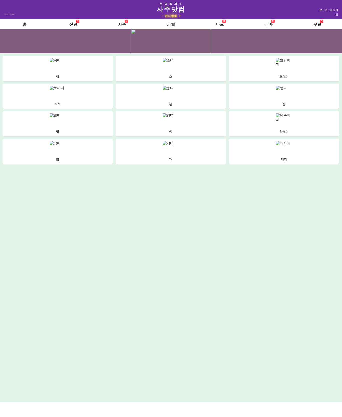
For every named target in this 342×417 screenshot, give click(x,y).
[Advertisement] (171, 409)
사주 (122, 24)
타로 (220, 24)
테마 (269, 24)
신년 (73, 24)
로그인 (323, 9)
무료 (317, 24)
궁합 (171, 24)
